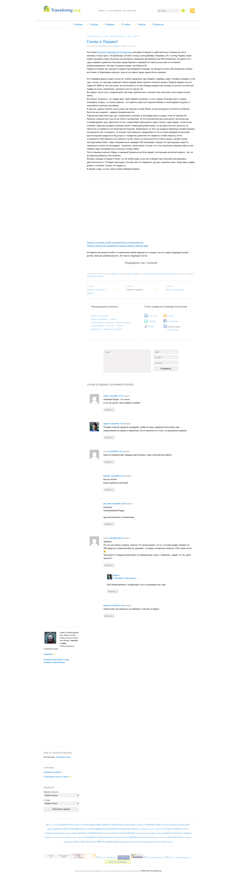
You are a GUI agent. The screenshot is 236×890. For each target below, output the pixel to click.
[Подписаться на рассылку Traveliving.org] (192, 12)
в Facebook (172, 321)
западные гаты (147, 829)
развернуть (48, 772)
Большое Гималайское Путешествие (114, 52)
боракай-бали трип (68, 824)
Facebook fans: (124, 857)
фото (101, 841)
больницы (54, 825)
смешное (68, 841)
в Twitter (152, 321)
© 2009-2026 (150, 870)
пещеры (49, 837)
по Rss (170, 315)
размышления (144, 837)
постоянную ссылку (95, 276)
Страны (94, 24)
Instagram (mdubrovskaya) (54, 662)
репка (180, 837)
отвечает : (134, 578)
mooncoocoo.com (63, 757)
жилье (127, 828)
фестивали (91, 841)
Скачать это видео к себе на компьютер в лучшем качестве (115, 242)
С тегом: (47, 800)
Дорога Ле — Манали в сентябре (106, 329)
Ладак (128, 36)
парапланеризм (142, 833)
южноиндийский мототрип (153, 841)
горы (163, 273)
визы (121, 824)
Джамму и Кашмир (117, 36)
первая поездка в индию (177, 833)
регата (164, 837)
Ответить (109, 409)
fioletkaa (106, 476)
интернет (168, 828)
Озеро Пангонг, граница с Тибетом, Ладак (110, 322)
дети (181, 824)
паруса (159, 833)
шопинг (135, 841)
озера (121, 833)
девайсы (174, 824)
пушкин (132, 837)
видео (150, 273)
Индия (105, 36)
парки (153, 833)
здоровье (159, 829)
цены (117, 841)
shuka (105, 396)
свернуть (58, 772)
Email (175, 329)
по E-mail (152, 315)
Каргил (135, 36)
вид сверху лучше (107, 824)
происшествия (120, 837)
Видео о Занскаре (175, 288)
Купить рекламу (117, 861)
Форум (141, 24)
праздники (91, 837)
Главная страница (94, 36)
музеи (106, 833)
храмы (109, 841)
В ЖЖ (151, 326)
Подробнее (48, 654)
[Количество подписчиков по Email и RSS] (106, 857)
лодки (74, 833)
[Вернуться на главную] (62, 11)
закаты (136, 828)
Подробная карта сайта (56, 776)
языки (169, 842)
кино (68, 833)
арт (48, 824)
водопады (130, 824)
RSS (169, 329)
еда (108, 828)
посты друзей (78, 837)
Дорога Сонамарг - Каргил (97, 290)
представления (105, 837)
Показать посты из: (51, 792)
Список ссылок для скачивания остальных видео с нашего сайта (117, 245)
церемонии (126, 841)
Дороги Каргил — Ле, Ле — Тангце (107, 325)
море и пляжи (87, 833)
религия (172, 837)
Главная (78, 24)
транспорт (79, 841)
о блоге (113, 833)
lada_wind (107, 503)
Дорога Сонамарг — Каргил (104, 319)
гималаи (157, 273)
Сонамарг (135, 273)
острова (130, 833)
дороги (169, 273)
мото (175, 273)
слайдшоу (187, 837)
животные (116, 828)
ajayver (117, 46)
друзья (101, 828)
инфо (176, 828)
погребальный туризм (62, 837)
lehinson (106, 605)
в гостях (84, 824)
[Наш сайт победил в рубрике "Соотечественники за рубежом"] (137, 857)
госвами (165, 824)
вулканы (140, 824)
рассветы (156, 837)
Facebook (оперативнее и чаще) (56, 659)
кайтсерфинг (59, 833)
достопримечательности (79, 828)
